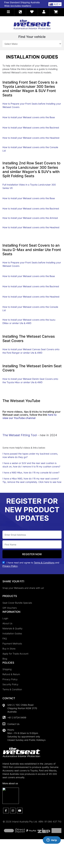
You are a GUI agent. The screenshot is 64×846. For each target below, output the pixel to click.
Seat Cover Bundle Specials (17, 602)
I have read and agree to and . (30, 564)
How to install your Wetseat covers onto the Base (28, 117)
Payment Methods (12, 643)
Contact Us (13, 724)
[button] (8, 12)
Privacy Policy (10, 679)
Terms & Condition (12, 689)
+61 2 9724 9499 (16, 717)
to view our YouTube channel (29, 416)
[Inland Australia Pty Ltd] (32, 24)
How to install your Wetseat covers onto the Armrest (30, 218)
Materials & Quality (12, 628)
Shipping (6, 669)
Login (5, 618)
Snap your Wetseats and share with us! (23, 588)
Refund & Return (11, 674)
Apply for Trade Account (15, 653)
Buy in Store (8, 648)
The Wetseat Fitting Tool (19, 435)
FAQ (4, 638)
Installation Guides (12, 633)
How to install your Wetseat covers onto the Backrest (30, 127)
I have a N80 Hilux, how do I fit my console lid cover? (30, 472)
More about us (10, 783)
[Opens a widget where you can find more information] (52, 840)
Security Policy (10, 684)
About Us (7, 623)
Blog (4, 658)
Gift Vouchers (9, 607)
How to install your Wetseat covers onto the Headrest (30, 137)
